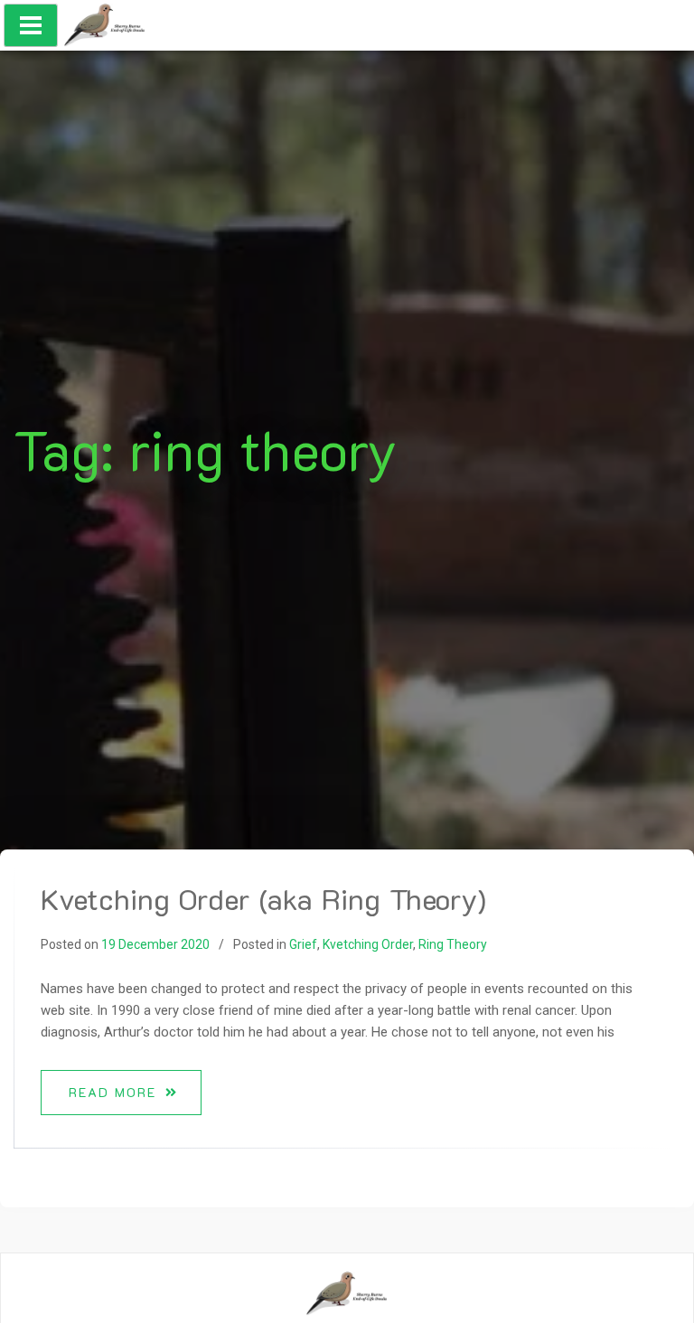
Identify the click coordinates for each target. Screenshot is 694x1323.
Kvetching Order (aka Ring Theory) (263, 898)
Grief (303, 944)
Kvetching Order (368, 944)
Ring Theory (452, 944)
